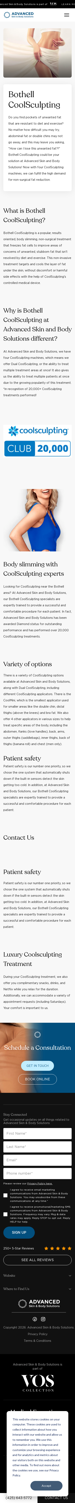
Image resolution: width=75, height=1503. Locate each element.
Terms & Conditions (37, 1340)
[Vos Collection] (53, 4)
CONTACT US (56, 1498)
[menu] (67, 15)
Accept (46, 1485)
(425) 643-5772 (19, 1498)
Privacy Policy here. (39, 1183)
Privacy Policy (38, 1334)
